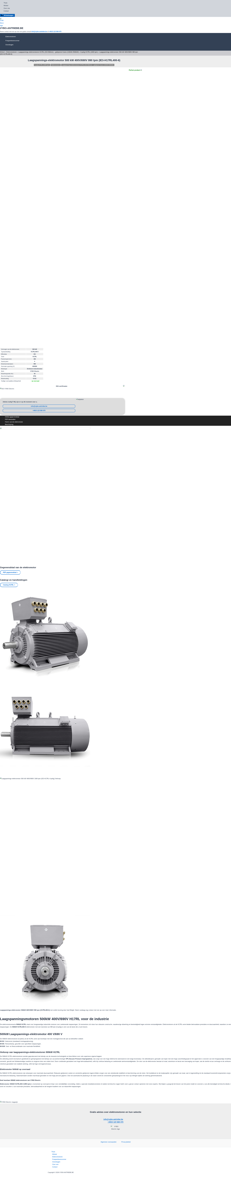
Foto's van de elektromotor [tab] (14, 422)
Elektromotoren (10, 36)
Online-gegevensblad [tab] (12, 417)
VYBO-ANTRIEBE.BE (11, 28)
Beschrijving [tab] (9, 424)
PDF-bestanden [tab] (10, 419)
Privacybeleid (125, 1142)
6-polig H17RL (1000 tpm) (89, 52)
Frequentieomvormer (12, 41)
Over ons (7, 8)
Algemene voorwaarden (108, 1142)
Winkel (6, 5)
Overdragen (9, 45)
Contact (6, 11)
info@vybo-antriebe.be (39, 31)
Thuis (5, 3)
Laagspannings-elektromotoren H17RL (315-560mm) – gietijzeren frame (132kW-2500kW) (48, 52)
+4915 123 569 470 (55, 31)
